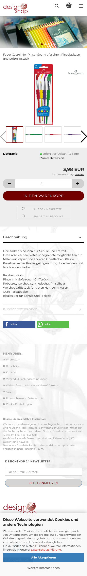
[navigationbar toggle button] (81, 6)
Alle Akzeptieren (43, 557)
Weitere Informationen (43, 568)
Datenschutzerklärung (46, 549)
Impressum (13, 359)
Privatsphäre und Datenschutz (24, 398)
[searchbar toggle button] (57, 6)
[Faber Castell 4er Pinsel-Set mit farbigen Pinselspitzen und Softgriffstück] (43, 94)
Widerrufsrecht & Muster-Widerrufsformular (32, 385)
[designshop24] (14, 8)
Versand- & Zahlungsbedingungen (26, 378)
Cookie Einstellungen (19, 404)
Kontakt (11, 372)
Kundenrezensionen (20, 309)
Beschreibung (15, 237)
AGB (9, 391)
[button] (32, 44)
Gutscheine (13, 366)
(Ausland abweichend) (52, 158)
